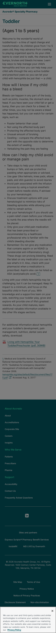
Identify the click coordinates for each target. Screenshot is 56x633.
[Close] (52, 611)
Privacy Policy (14, 630)
